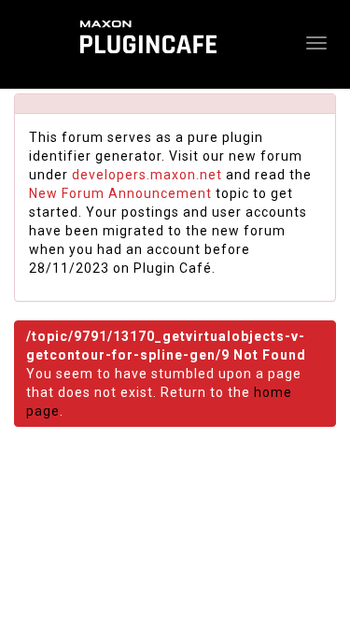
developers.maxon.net (147, 174)
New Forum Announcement (120, 193)
